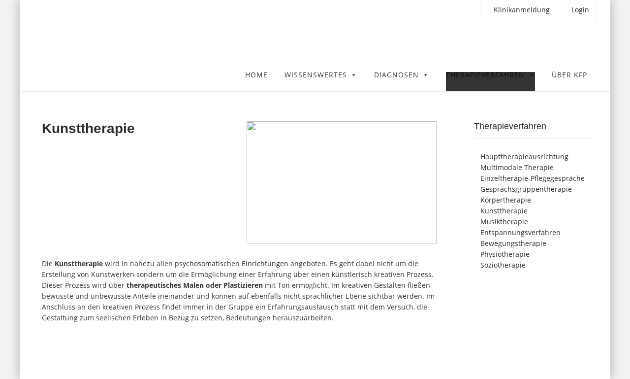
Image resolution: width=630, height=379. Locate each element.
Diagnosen (396, 75)
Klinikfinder (104, 358)
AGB (512, 358)
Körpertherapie (505, 200)
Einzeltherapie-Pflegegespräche (532, 178)
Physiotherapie (505, 254)
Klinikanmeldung (521, 9)
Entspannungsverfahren (520, 232)
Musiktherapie (504, 221)
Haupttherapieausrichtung (524, 156)
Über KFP (569, 75)
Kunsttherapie (504, 210)
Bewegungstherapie (513, 243)
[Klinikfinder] (147, 46)
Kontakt (540, 358)
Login (579, 9)
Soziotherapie (503, 265)
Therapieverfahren (485, 75)
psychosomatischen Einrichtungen (231, 263)
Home (256, 75)
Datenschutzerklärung (464, 358)
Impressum (579, 358)
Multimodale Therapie (517, 167)
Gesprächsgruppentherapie (526, 189)
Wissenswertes (315, 75)
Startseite (408, 358)
